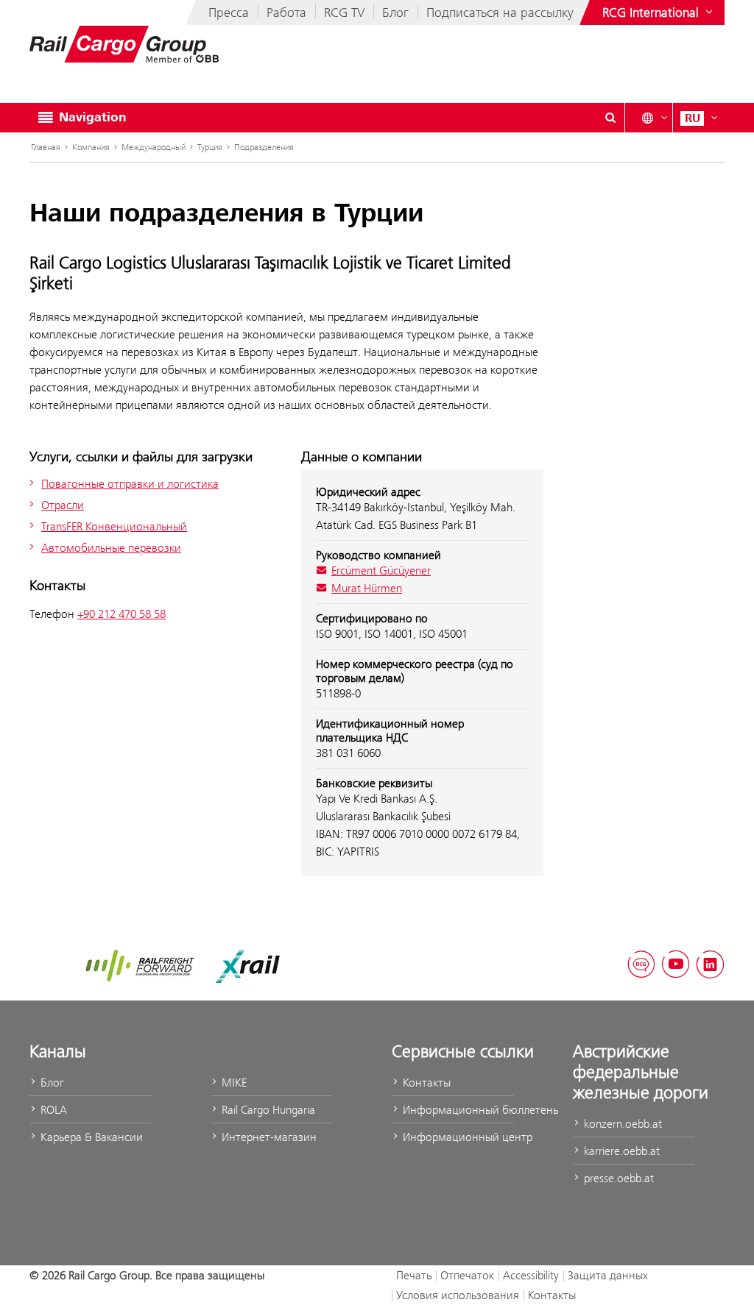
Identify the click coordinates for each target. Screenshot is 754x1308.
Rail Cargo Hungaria (267, 1110)
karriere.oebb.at (620, 1151)
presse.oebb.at (617, 1178)
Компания (91, 147)
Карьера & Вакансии (90, 1137)
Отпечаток (467, 1275)
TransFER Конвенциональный (114, 526)
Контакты (425, 1083)
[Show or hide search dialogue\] (610, 117)
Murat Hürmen (366, 588)
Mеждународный (153, 147)
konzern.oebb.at (621, 1124)
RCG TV (344, 12)
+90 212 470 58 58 (121, 614)
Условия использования (457, 1295)
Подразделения (264, 147)
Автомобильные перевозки (111, 548)
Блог (395, 12)
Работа (286, 12)
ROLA (52, 1110)
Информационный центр (457, 1137)
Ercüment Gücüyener (381, 570)
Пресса (228, 12)
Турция (209, 147)
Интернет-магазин (268, 1137)
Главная (45, 147)
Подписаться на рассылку (500, 12)
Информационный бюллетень (457, 1110)
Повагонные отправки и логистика (130, 484)
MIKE (233, 1083)
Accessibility (531, 1275)
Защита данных (608, 1275)
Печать (413, 1275)
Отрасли (62, 505)
